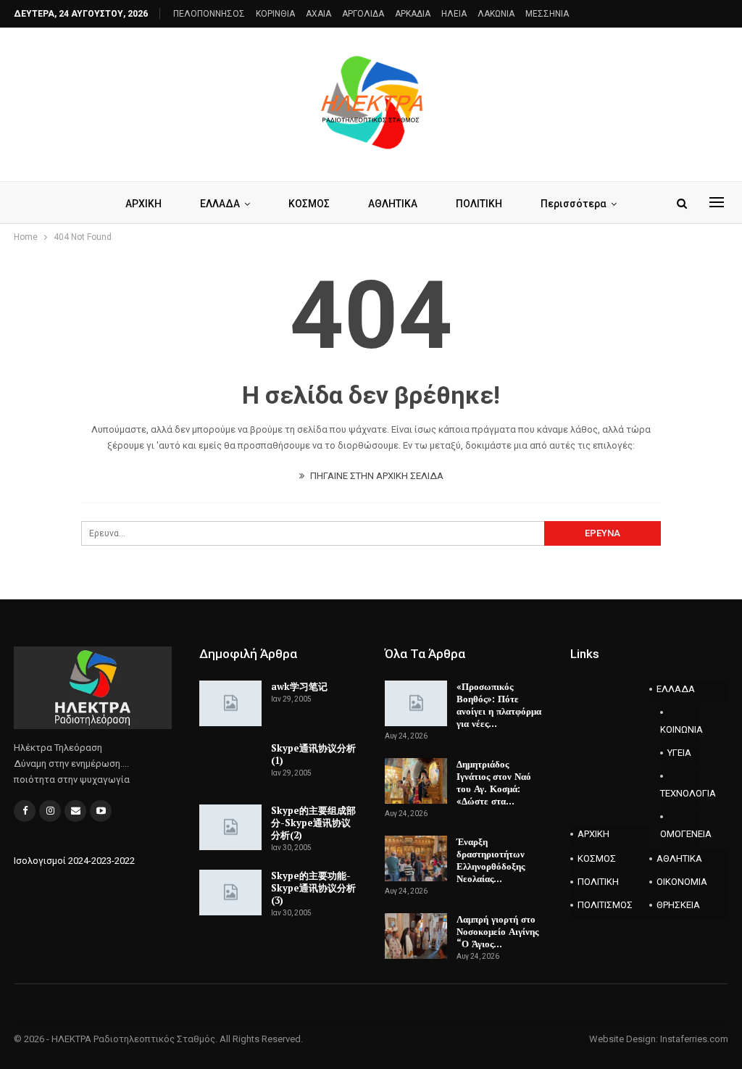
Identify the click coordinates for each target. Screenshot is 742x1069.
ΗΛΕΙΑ (454, 14)
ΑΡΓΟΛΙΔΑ (363, 14)
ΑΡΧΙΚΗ (143, 203)
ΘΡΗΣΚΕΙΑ (678, 904)
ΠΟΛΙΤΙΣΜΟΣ (605, 904)
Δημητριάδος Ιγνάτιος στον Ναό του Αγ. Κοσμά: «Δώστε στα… (494, 782)
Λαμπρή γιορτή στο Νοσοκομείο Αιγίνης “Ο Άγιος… (497, 931)
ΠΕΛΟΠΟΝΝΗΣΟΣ (209, 14)
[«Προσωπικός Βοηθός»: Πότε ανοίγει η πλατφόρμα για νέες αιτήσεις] (416, 704)
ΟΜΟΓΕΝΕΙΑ (680, 833)
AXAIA (318, 14)
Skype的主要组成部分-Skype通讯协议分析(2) (313, 822)
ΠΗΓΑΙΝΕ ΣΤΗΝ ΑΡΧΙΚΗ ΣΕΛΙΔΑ (375, 475)
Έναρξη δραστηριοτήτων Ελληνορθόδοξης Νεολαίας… (491, 860)
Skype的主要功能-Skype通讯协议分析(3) (313, 888)
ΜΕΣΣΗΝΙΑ (547, 14)
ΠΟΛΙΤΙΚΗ (479, 203)
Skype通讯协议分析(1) (313, 754)
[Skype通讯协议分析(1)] (230, 765)
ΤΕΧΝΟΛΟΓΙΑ (680, 793)
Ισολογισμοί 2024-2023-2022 (74, 860)
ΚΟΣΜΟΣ (309, 203)
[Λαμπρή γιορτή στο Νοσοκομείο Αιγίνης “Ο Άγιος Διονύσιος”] (416, 936)
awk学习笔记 (299, 686)
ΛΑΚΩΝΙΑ (496, 14)
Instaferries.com (694, 1038)
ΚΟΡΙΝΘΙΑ (275, 14)
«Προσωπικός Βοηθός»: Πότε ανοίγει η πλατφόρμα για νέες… (499, 705)
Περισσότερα (573, 203)
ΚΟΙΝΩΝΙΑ (680, 729)
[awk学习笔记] (230, 704)
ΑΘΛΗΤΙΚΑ (392, 203)
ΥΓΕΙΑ (679, 752)
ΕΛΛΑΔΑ (220, 203)
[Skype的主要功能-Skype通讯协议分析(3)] (230, 893)
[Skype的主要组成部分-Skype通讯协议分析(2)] (230, 827)
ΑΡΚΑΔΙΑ (412, 14)
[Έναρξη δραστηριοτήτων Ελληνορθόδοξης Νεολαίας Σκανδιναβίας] (416, 859)
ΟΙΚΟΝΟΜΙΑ (681, 881)
